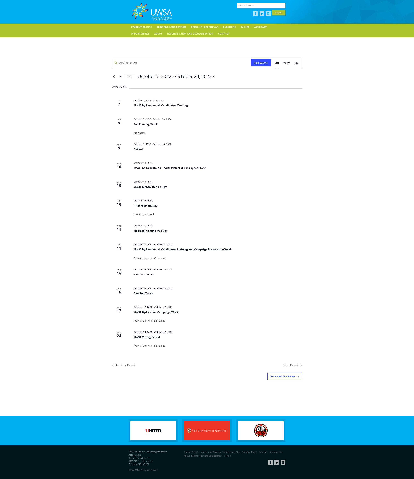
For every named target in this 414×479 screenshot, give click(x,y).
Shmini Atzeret (144, 274)
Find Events (261, 62)
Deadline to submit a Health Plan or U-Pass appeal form (170, 168)
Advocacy (260, 26)
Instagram (268, 13)
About (158, 33)
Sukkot (138, 149)
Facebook (255, 13)
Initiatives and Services (171, 26)
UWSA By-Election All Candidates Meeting (161, 105)
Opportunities (140, 33)
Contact (223, 33)
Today (129, 76)
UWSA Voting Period (147, 337)
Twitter (262, 13)
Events (245, 26)
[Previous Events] (114, 76)
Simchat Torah (143, 293)
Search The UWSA (247, 5)
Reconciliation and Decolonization (190, 33)
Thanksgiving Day (145, 205)
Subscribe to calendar (283, 376)
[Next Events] (120, 76)
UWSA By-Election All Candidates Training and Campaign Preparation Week (183, 249)
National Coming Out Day (150, 230)
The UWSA (152, 11)
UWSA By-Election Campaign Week (156, 312)
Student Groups (141, 26)
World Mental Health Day (150, 187)
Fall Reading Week (146, 124)
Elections (229, 26)
